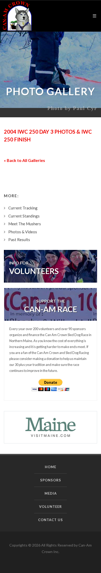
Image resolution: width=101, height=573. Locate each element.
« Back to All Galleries (24, 160)
